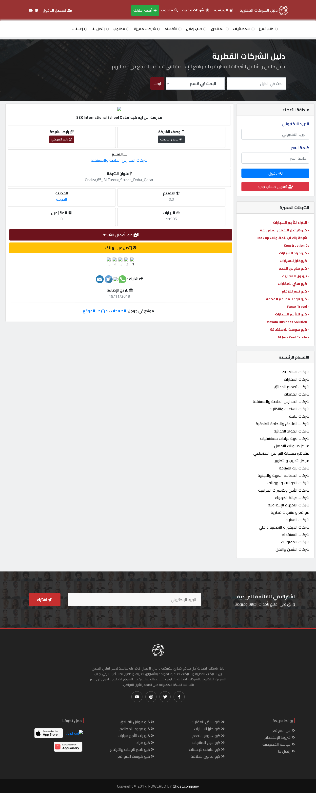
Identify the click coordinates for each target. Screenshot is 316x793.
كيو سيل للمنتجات (206, 742)
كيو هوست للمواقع (134, 756)
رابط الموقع (60, 139)
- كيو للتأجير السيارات (292, 314)
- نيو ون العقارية (295, 276)
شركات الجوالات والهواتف (288, 482)
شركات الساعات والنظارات (289, 409)
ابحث (157, 83)
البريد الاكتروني (295, 124)
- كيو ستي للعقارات (293, 283)
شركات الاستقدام (295, 534)
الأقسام (171, 29)
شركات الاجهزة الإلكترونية (288, 505)
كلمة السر (300, 148)
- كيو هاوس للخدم (293, 268)
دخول (273, 173)
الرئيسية (221, 10)
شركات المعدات (296, 394)
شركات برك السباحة (294, 468)
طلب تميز (266, 29)
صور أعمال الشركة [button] (118, 235)
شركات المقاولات (295, 542)
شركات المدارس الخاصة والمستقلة (281, 401)
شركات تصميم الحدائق (291, 386)
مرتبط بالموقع (95, 310)
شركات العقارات (296, 379)
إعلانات (78, 29)
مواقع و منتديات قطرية (290, 512)
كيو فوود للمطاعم (135, 728)
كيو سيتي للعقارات (206, 721)
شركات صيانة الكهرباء (292, 497)
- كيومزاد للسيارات (294, 253)
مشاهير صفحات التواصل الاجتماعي (281, 453)
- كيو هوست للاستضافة (289, 329)
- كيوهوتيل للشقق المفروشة (284, 230)
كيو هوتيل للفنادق (135, 721)
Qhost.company (186, 786)
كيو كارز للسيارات (207, 728)
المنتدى (218, 29)
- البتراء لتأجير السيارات (291, 222)
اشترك (42, 599)
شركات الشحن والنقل (292, 549)
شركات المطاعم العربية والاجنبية (283, 475)
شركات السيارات (297, 519)
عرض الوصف (169, 139)
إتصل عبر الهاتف (119, 247)
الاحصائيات (242, 29)
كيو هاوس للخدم (206, 735)
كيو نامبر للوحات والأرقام (130, 749)
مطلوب (167, 10)
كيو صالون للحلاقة (206, 756)
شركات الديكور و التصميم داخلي (284, 527)
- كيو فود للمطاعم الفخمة (287, 299)
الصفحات (118, 310)
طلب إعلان (194, 29)
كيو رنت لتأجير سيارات (134, 735)
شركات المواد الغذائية (291, 431)
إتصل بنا (98, 29)
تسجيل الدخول (55, 10)
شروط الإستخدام (278, 737)
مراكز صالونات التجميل (291, 445)
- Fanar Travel (298, 306)
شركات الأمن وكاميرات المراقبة (283, 490)
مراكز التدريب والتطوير (292, 460)
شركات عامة (299, 416)
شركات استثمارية (295, 372)
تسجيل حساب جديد (272, 186)
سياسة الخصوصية (277, 744)
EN (31, 10)
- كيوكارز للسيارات (294, 261)
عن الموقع (282, 730)
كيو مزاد (143, 742)
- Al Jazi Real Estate (293, 337)
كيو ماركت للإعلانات (205, 749)
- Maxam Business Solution (287, 322)
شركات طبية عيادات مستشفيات (284, 438)
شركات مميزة (193, 10)
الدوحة (61, 199)
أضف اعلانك (143, 10)
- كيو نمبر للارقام (295, 291)
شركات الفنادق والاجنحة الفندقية (282, 423)
